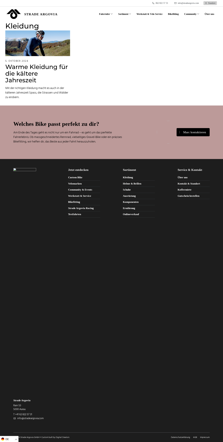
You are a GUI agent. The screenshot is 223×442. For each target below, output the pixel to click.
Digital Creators (62, 437)
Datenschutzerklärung (180, 437)
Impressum (205, 437)
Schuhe (127, 189)
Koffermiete (184, 189)
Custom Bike (75, 177)
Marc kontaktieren (194, 132)
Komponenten (131, 202)
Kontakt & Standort (189, 183)
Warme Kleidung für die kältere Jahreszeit (36, 73)
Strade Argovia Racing (81, 208)
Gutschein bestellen (188, 195)
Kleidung (128, 177)
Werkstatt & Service (79, 195)
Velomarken (75, 183)
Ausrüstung (129, 195)
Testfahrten (74, 214)
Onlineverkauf (131, 214)
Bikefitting (74, 202)
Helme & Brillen (132, 183)
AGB (195, 437)
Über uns (183, 177)
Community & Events (80, 189)
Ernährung (129, 208)
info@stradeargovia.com (30, 418)
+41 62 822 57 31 (23, 414)
